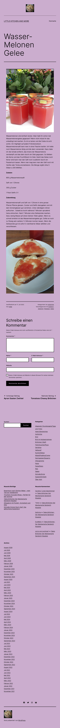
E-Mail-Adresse (37, 355)
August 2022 (8, 667)
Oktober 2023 (8, 638)
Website (9, 365)
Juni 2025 (7, 585)
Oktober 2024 (8, 606)
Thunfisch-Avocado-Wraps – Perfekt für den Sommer (17, 495)
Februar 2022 (8, 683)
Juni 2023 (7, 646)
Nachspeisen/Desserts (42, 458)
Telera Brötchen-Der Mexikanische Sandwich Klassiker (15, 500)
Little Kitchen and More (16, 21)
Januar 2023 (8, 654)
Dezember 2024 (9, 601)
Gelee (52, 309)
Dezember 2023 (9, 633)
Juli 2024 (7, 614)
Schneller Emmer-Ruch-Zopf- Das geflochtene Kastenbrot (15, 508)
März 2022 (7, 680)
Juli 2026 (7, 550)
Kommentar (10, 336)
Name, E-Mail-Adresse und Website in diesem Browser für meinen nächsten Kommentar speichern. (31, 376)
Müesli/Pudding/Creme (42, 455)
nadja (10, 306)
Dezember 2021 (9, 689)
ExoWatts (38, 522)
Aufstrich (40, 309)
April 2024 (7, 622)
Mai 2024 (7, 619)
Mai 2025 (7, 587)
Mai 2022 (7, 675)
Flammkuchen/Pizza (42, 445)
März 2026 (7, 561)
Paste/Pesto (39, 466)
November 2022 (9, 659)
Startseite (52, 21)
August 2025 (8, 579)
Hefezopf (38, 450)
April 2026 (7, 558)
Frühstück (47, 309)
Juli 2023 (7, 643)
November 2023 (9, 635)
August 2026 (8, 547)
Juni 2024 (7, 617)
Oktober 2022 (8, 662)
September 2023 (9, 641)
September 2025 (9, 577)
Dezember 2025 (9, 569)
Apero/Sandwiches (41, 431)
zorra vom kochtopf (42, 531)
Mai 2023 (7, 649)
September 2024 (9, 609)
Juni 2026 (7, 553)
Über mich (38, 479)
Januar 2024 (8, 630)
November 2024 (9, 603)
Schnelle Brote (40, 474)
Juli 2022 (7, 670)
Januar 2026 (8, 566)
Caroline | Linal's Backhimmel (44, 491)
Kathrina (38, 512)
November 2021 (9, 691)
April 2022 (7, 678)
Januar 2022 (8, 686)
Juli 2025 (7, 582)
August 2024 (8, 611)
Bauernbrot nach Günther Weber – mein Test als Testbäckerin (17, 491)
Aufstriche (51, 304)
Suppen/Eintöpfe (40, 477)
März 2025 (7, 593)
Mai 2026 (7, 555)
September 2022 (9, 665)
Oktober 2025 (8, 574)
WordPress (21, 720)
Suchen (6, 422)
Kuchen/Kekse (40, 453)
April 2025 (7, 590)
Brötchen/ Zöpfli (40, 442)
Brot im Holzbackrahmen (43, 439)
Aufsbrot (51, 306)
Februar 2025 (8, 595)
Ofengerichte (39, 461)
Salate (37, 471)
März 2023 (7, 651)
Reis (36, 469)
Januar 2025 (8, 598)
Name (8, 355)
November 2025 (9, 571)
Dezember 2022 (9, 657)
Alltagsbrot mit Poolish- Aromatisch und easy (17, 504)
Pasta (37, 463)
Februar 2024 (8, 627)
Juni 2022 (7, 673)
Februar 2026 (8, 563)
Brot (36, 437)
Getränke (38, 447)
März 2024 (7, 625)
